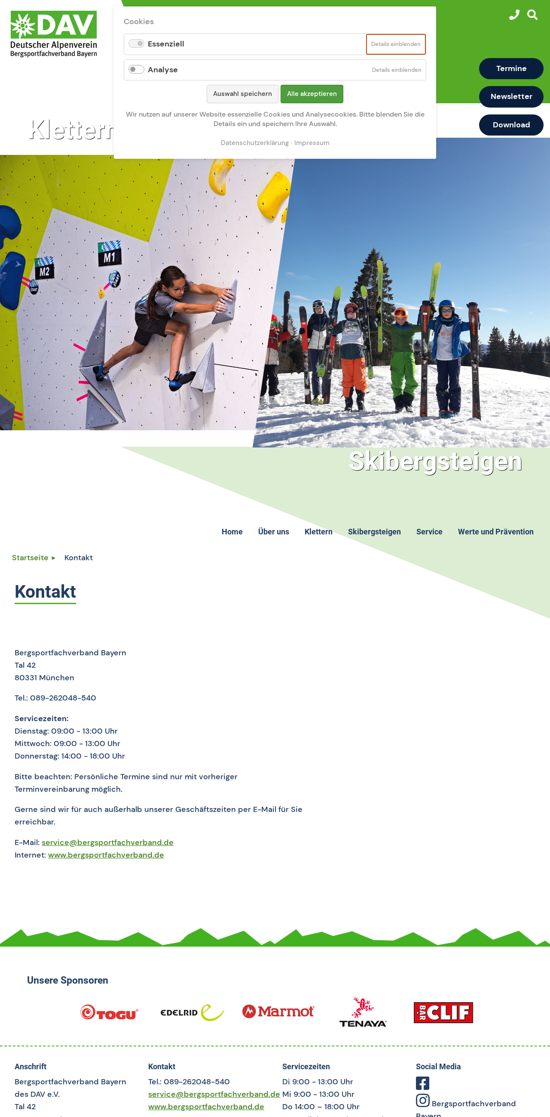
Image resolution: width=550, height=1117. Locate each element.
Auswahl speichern (242, 93)
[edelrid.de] (192, 1016)
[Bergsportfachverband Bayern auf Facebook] (423, 1086)
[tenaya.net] (363, 1016)
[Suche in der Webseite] (532, 15)
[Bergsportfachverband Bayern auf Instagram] (423, 1103)
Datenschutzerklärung (255, 143)
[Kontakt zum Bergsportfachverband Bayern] (514, 15)
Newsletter (511, 96)
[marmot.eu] (278, 1016)
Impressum (312, 143)
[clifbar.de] (443, 1016)
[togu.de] (109, 1016)
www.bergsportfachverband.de (106, 855)
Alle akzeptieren (312, 93)
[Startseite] (63, 33)
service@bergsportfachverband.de (108, 842)
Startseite (30, 557)
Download (511, 125)
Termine (511, 68)
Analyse (163, 70)
